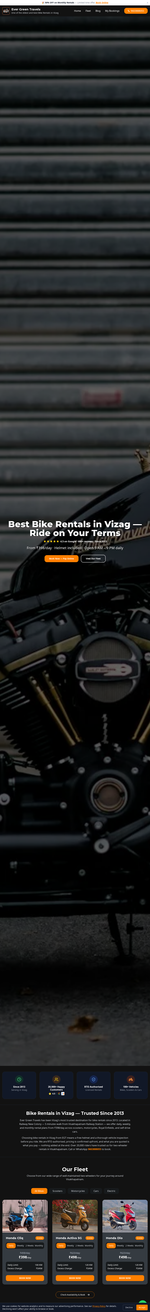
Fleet (88, 10)
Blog (98, 10)
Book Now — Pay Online (61, 558)
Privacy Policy (98, 1306)
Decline (129, 1307)
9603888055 (94, 1149)
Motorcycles (78, 1191)
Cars (96, 1191)
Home (77, 10)
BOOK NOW (25, 1278)
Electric (111, 1191)
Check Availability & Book (72, 1294)
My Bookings (112, 10)
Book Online (101, 3)
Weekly (20, 1245)
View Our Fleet (93, 558)
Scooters (57, 1191)
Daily (11, 1245)
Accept (142, 1307)
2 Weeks (30, 1245)
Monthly (39, 1245)
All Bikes (39, 1191)
